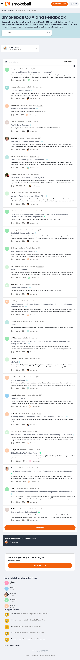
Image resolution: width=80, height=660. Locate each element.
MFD (12, 301)
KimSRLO (14, 138)
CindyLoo (14, 248)
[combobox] (27, 33)
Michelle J (13, 593)
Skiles (12, 620)
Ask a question (40, 566)
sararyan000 (15, 105)
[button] (2, 4)
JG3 (12, 632)
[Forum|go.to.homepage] (18, 4)
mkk (12, 431)
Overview (11, 10)
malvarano (14, 87)
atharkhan (14, 174)
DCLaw (12, 588)
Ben (12, 468)
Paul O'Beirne (15, 509)
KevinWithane (15, 321)
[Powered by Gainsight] (40, 651)
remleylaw (14, 413)
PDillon (13, 488)
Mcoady (13, 605)
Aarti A (13, 377)
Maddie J (14, 284)
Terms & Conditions (31, 655)
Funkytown (14, 613)
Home (4, 10)
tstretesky (14, 230)
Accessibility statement (47, 655)
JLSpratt (13, 358)
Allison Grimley (16, 211)
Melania (13, 639)
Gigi (12, 626)
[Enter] (4, 33)
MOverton (13, 599)
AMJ (12, 338)
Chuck (12, 582)
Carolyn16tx (15, 449)
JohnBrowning (15, 266)
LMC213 (13, 192)
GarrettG (14, 121)
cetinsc (13, 156)
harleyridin (14, 395)
